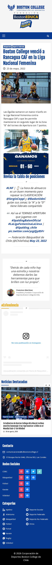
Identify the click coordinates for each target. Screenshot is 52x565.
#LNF (9, 188)
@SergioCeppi (15, 198)
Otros (31, 524)
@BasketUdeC (36, 198)
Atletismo (10, 514)
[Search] (47, 36)
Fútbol (8, 524)
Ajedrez (9, 510)
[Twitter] (33, 472)
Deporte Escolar (8, 417)
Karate (9, 533)
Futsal (8, 529)
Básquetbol (7, 47)
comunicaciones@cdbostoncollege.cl (22, 452)
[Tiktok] (39, 472)
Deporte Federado (18, 47)
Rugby (8, 538)
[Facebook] (27, 472)
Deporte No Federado (38, 519)
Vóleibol (31, 417)
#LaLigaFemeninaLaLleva (25, 224)
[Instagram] (21, 472)
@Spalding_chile (26, 227)
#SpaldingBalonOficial (26, 220)
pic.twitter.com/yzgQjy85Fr (26, 231)
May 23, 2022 (38, 240)
